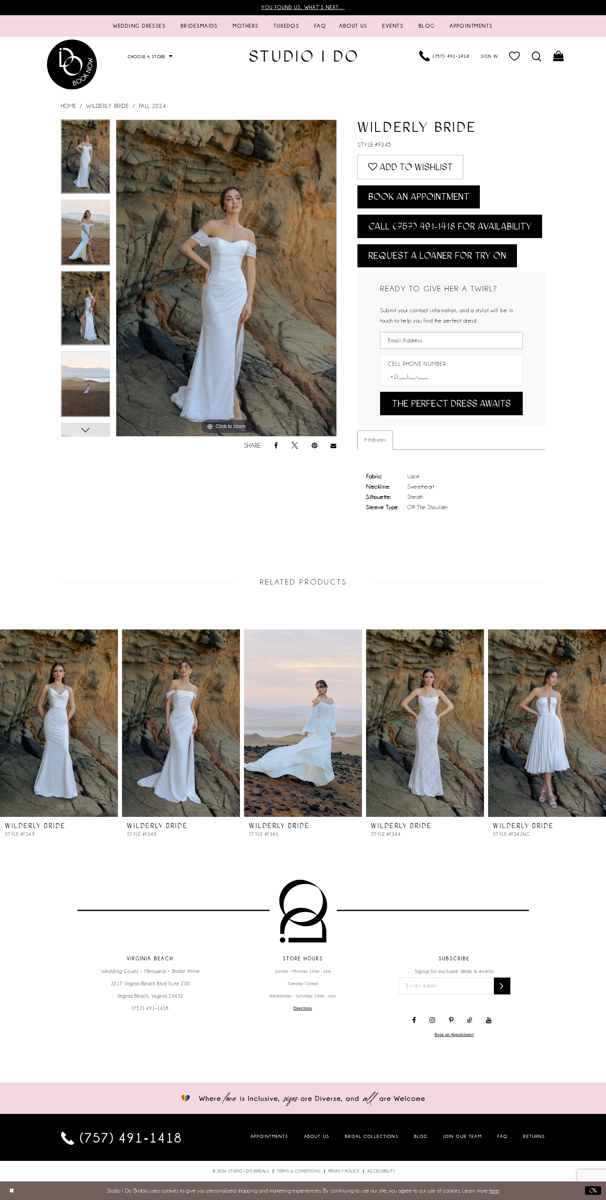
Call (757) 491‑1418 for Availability (449, 226)
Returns (534, 1136)
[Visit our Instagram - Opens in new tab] (432, 1020)
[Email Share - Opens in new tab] (334, 445)
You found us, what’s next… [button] (303, 7)
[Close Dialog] (12, 1191)
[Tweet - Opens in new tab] (294, 446)
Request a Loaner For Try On (437, 255)
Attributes (375, 439)
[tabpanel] (85, 159)
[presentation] (59, 723)
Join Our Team (463, 1136)
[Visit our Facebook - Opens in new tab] (414, 1020)
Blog (421, 1136)
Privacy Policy (344, 1171)
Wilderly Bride (107, 106)
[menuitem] (139, 26)
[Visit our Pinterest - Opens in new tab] (451, 1020)
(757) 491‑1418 (150, 1008)
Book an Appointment (418, 196)
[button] (515, 56)
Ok (593, 1190)
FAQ (502, 1136)
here (494, 1190)
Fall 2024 (152, 106)
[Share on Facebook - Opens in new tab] (276, 446)
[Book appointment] (72, 64)
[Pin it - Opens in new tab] (314, 446)
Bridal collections (372, 1136)
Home (68, 106)
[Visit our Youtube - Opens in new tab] (489, 1020)
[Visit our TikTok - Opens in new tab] (470, 1020)
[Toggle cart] (559, 56)
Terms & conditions (299, 1171)
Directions (303, 1008)
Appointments (270, 1136)
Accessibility (381, 1171)
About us (316, 1136)
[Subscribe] (502, 986)
